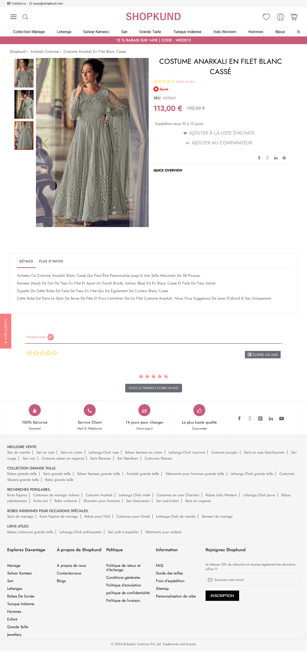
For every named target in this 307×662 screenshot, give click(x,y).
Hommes (14, 611)
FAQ (159, 565)
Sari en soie (45, 452)
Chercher (25, 17)
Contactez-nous (69, 573)
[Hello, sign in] (280, 18)
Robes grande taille (22, 473)
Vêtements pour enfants (163, 532)
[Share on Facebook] (259, 157)
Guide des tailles (169, 573)
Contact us (19, 3)
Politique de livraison (123, 600)
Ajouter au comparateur (222, 142)
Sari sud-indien (167, 500)
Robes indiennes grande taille (30, 532)
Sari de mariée (18, 452)
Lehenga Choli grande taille (251, 473)
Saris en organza (198, 500)
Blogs (61, 581)
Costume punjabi (224, 452)
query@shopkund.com (48, 3)
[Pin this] (284, 157)
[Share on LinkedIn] (275, 157)
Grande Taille (17, 627)
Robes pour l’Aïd (97, 516)
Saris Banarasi (100, 458)
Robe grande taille (59, 479)
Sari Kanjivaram (138, 500)
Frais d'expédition (170, 581)
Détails (26, 261)
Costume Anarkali (99, 495)
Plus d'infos (51, 261)
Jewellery (14, 634)
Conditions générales (123, 577)
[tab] (26, 262)
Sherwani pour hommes (101, 500)
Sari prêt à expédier (123, 532)
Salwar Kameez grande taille (98, 473)
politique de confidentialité (128, 593)
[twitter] (250, 418)
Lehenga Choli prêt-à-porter (80, 532)
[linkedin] (271, 418)
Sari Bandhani (127, 458)
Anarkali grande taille (142, 473)
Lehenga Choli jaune (259, 495)
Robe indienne (65, 500)
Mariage (13, 565)
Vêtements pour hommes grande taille (194, 473)
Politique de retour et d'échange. (123, 567)
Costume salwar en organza (63, 458)
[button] (45, 143)
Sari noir (29, 458)
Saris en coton (72, 452)
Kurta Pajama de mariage (59, 516)
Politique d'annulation (123, 585)
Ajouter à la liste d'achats (221, 133)
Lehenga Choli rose (104, 452)
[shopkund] (153, 16)
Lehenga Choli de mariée (175, 516)
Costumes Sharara (158, 458)
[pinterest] (260, 418)
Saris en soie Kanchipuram (264, 452)
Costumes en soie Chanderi (178, 495)
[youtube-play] (281, 418)
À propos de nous (71, 565)
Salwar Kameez (19, 573)
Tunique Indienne (20, 604)
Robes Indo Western (221, 495)
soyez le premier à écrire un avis (153, 388)
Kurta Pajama (17, 495)
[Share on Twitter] (267, 157)
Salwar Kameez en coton (143, 452)
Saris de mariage (20, 516)
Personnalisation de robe (176, 596)
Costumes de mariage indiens (56, 495)
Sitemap (162, 588)
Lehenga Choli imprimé (187, 452)
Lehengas (14, 588)
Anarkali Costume (44, 51)
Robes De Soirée (20, 596)
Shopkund (18, 51)
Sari (10, 581)
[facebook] (239, 418)
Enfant (12, 619)
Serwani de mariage (217, 516)
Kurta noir (40, 500)
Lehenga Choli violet (134, 495)
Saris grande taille (57, 473)
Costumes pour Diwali (133, 516)
